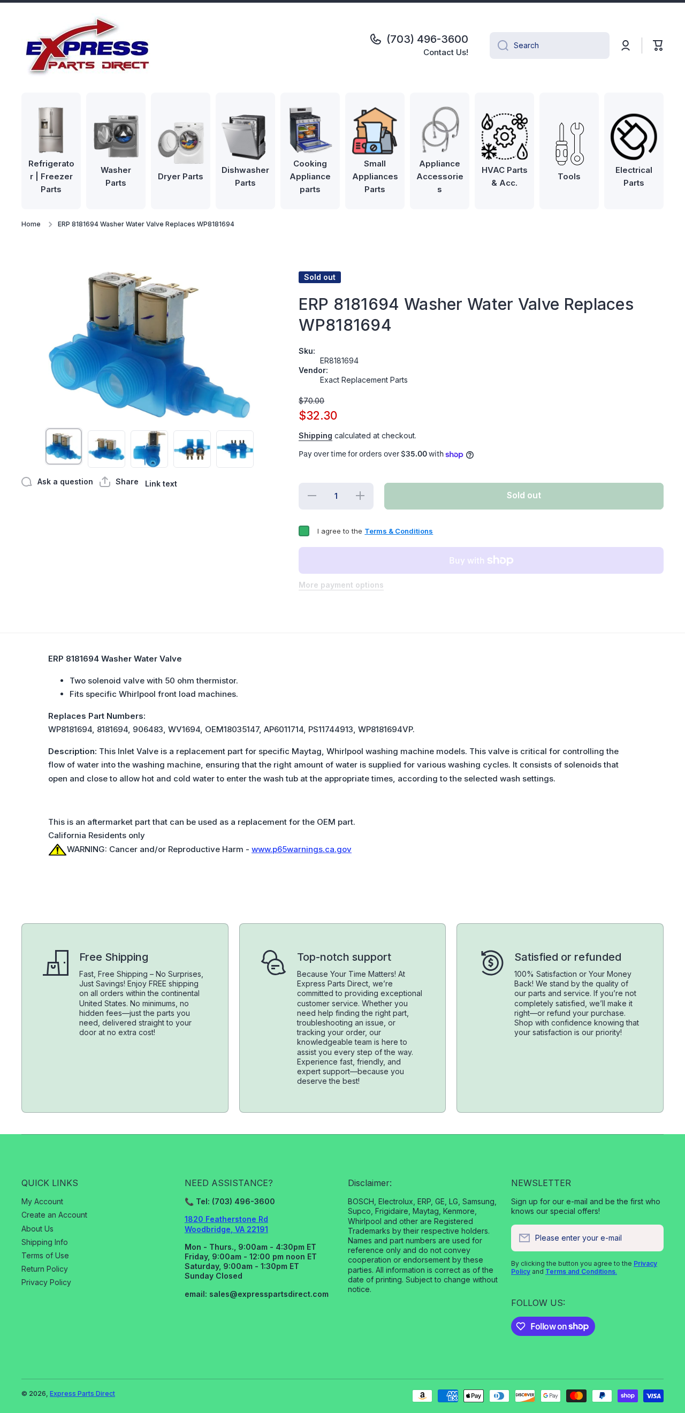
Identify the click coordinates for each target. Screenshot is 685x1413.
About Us (37, 1228)
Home (31, 224)
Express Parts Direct (82, 1393)
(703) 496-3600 (427, 39)
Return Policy (44, 1268)
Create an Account (54, 1214)
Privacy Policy (46, 1282)
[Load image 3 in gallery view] (149, 449)
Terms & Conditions (398, 531)
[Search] (499, 45)
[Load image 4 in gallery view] (192, 449)
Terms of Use (45, 1255)
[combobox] (550, 45)
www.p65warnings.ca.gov (302, 849)
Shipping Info (44, 1242)
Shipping (315, 435)
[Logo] (88, 45)
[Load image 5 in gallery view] (235, 449)
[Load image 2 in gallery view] (106, 449)
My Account (42, 1201)
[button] (658, 45)
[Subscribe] (650, 1238)
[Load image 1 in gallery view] (63, 446)
